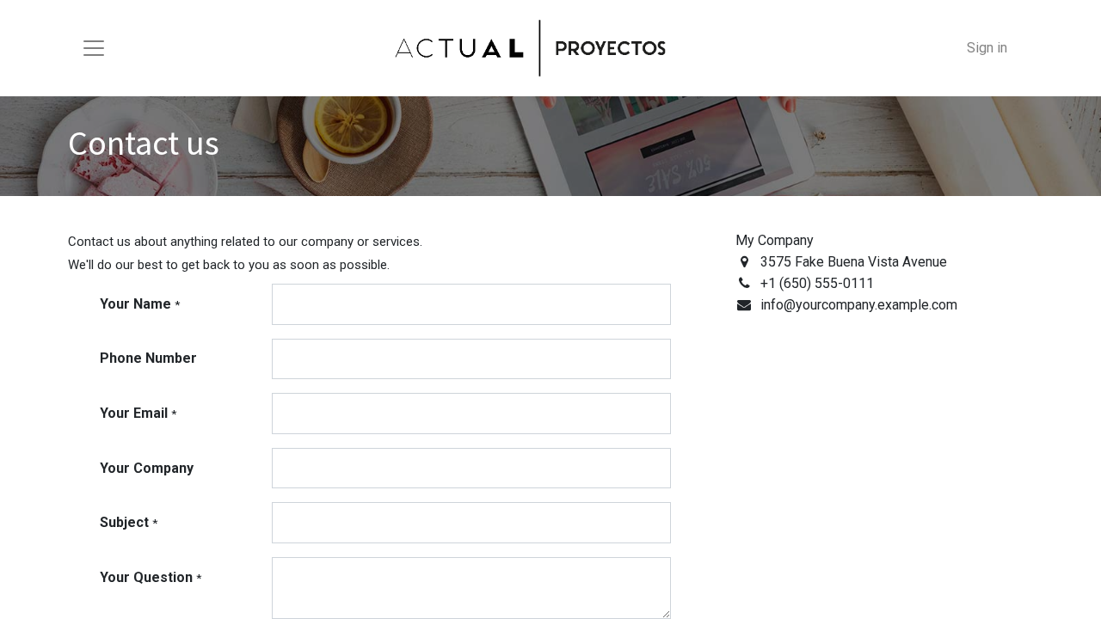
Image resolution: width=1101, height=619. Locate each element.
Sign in (987, 48)
